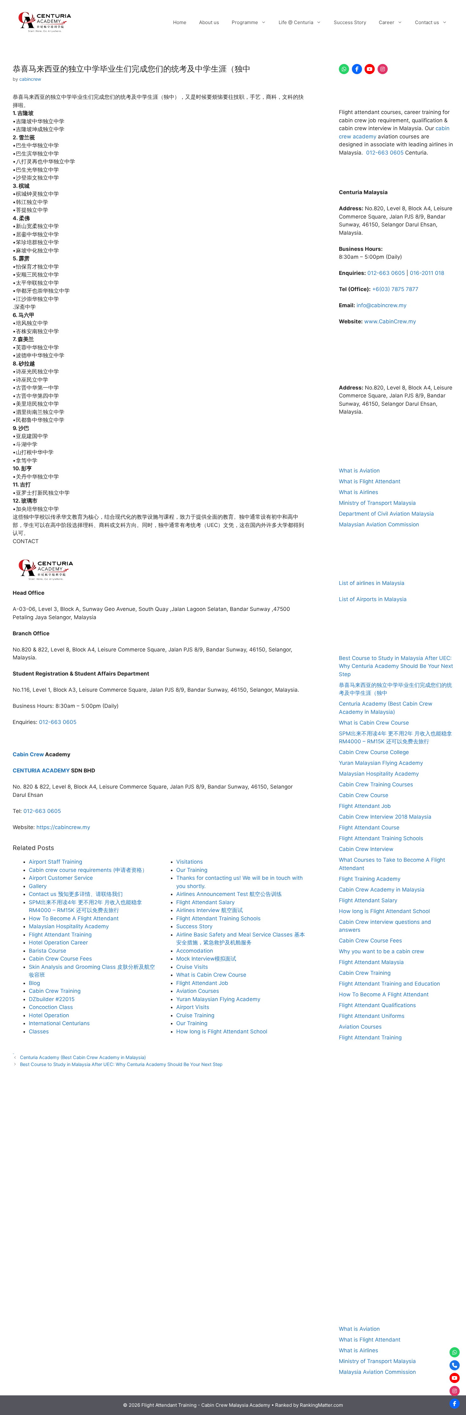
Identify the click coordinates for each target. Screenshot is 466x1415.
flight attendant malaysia (366, 1265)
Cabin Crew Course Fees (370, 940)
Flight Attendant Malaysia (371, 962)
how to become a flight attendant (397, 1289)
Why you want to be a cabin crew (381, 951)
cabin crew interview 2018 (376, 1130)
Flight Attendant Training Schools (381, 838)
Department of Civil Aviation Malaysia (386, 514)
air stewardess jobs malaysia (401, 1105)
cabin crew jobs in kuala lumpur (381, 1147)
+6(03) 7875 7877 (395, 289)
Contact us (427, 22)
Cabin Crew (28, 754)
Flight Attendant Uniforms (372, 1016)
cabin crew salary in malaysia (425, 1187)
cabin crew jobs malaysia (359, 1155)
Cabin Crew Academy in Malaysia (381, 889)
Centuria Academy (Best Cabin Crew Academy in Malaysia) (83, 1057)
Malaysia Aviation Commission (377, 1372)
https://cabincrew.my (63, 827)
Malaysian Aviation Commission (379, 524)
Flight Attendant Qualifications (377, 1005)
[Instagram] (383, 69)
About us (209, 22)
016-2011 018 (427, 273)
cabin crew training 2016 (381, 1209)
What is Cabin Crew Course (374, 723)
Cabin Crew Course (363, 795)
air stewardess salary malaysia (375, 1113)
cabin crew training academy (371, 1217)
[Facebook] (357, 69)
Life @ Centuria (296, 22)
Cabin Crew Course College (374, 752)
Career (386, 22)
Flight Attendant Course (369, 827)
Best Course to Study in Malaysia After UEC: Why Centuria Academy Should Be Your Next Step (121, 1064)
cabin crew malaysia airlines (404, 1155)
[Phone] (455, 1365)
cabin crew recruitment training (400, 1163)
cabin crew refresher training (391, 1171)
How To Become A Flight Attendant (384, 994)
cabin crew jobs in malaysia (431, 1147)
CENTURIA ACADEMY (41, 770)
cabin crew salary (386, 1187)
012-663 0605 (57, 722)
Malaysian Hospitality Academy (379, 774)
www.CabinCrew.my (390, 321)
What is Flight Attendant (369, 481)
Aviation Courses (360, 1027)
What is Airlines (358, 492)
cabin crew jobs (418, 1139)
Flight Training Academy (369, 879)
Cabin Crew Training (365, 973)
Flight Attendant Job (365, 806)
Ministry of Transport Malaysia (377, 503)
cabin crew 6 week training (386, 1121)
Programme (245, 22)
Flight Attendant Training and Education (389, 983)
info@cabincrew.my (381, 305)
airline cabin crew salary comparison (409, 1097)
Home (179, 22)
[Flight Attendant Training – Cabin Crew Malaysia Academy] (44, 22)
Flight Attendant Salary (368, 900)
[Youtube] (370, 69)
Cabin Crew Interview (366, 849)
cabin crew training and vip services (412, 1233)
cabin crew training (381, 1197)
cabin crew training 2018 (423, 1209)
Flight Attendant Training (370, 1037)
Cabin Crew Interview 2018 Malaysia (385, 817)
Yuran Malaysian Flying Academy (381, 763)
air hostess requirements (359, 1097)
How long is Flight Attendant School (384, 911)
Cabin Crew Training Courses (376, 784)
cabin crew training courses (370, 1241)
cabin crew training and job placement (397, 1225)
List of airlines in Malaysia (372, 583)
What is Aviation (359, 470)
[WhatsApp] (344, 69)
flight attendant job (360, 1257)
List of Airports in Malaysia (373, 599)
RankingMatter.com (321, 1405)
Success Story (350, 22)
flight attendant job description (417, 1257)
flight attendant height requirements (400, 1249)
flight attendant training (396, 1273)
